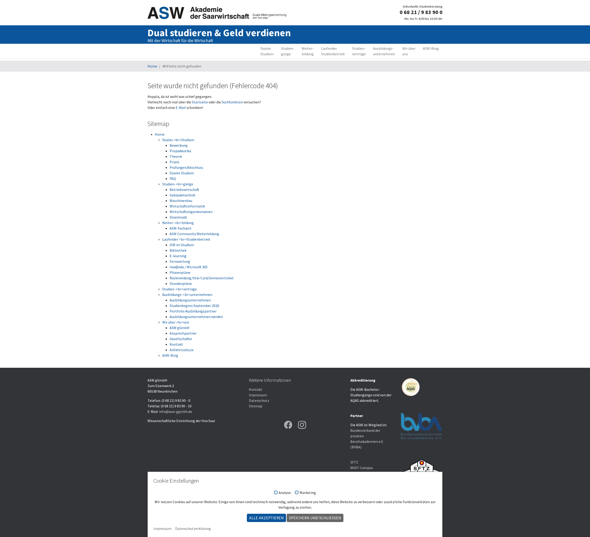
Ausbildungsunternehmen (190, 300)
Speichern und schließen (315, 517)
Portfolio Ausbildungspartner (193, 311)
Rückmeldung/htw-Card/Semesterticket (202, 278)
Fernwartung (180, 261)
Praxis (174, 162)
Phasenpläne (180, 272)
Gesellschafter (181, 338)
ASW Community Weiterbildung (194, 233)
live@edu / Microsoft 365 (189, 267)
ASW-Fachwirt (181, 228)
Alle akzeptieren (266, 517)
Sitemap (255, 406)
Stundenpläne (181, 283)
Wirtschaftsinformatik (187, 206)
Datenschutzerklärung (193, 528)
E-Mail (181, 107)
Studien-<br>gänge (177, 184)
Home (160, 134)
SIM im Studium (182, 244)
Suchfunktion (232, 102)
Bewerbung (179, 145)
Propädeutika (180, 151)
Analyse (285, 493)
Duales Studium (182, 173)
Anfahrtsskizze (182, 349)
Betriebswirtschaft (184, 189)
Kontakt (176, 344)
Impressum (258, 395)
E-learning (178, 256)
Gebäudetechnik (182, 195)
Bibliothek (178, 250)
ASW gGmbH (179, 327)
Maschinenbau (181, 200)
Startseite (200, 102)
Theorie (176, 156)
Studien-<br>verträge (179, 289)
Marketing (308, 493)
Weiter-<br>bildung (178, 222)
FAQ (173, 178)
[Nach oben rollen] (579, 526)
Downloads (178, 217)
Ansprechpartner (183, 333)
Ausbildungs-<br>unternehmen (187, 294)
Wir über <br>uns (175, 322)
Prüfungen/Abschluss (186, 167)
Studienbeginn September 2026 (194, 305)
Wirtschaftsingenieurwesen (191, 211)
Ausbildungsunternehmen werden (196, 316)
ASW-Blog (170, 355)
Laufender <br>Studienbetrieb (186, 239)
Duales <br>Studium (178, 139)
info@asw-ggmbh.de (175, 411)
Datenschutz (259, 400)
